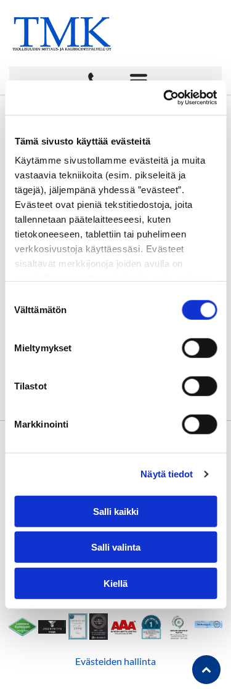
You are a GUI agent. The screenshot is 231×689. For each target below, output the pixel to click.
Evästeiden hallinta (115, 661)
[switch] (199, 347)
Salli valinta (115, 547)
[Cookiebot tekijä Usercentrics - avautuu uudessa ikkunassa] (164, 98)
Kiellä (115, 583)
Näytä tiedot (166, 474)
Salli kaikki (116, 511)
